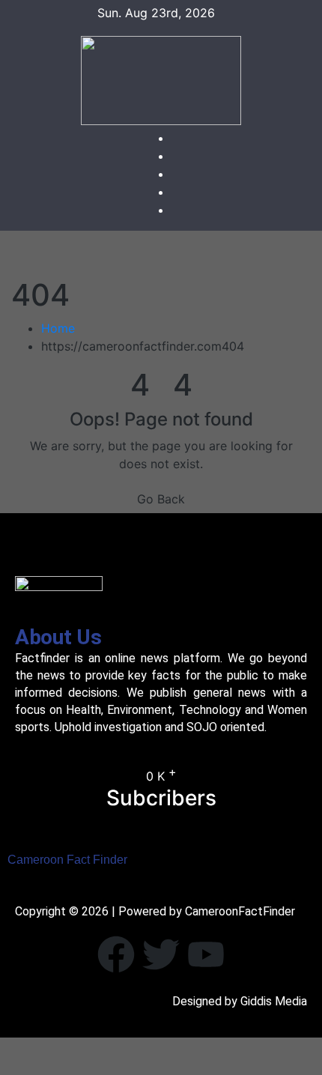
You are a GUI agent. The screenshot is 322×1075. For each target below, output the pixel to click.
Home (58, 328)
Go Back (161, 498)
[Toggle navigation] (172, 254)
